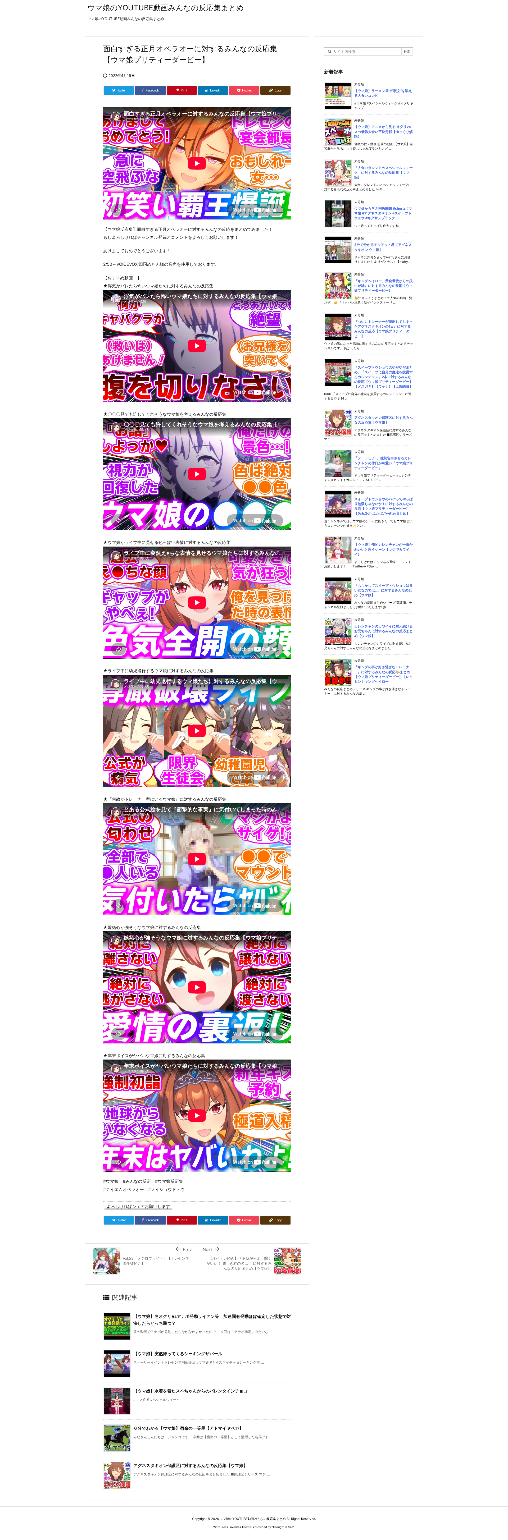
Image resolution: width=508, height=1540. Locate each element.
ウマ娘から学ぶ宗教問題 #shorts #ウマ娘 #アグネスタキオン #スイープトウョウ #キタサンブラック (383, 213)
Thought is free (283, 1527)
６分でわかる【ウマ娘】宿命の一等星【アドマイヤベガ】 (188, 1428)
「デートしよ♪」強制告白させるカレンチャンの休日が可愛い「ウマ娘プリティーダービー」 (383, 463)
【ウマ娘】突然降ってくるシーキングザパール (177, 1353)
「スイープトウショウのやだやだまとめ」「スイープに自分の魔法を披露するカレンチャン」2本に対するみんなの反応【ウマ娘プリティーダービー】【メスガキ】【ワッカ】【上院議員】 (383, 377)
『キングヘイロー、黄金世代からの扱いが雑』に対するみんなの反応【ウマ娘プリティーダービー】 (383, 285)
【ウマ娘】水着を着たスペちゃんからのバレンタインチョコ (190, 1391)
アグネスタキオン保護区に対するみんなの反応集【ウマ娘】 (190, 1465)
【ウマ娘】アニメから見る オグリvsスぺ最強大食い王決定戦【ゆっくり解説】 (383, 131)
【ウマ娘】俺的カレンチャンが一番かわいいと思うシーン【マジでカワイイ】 (383, 549)
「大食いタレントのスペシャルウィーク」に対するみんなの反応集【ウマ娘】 (383, 172)
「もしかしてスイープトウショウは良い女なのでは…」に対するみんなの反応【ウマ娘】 (383, 590)
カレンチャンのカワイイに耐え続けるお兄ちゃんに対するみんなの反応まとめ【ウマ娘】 (383, 631)
